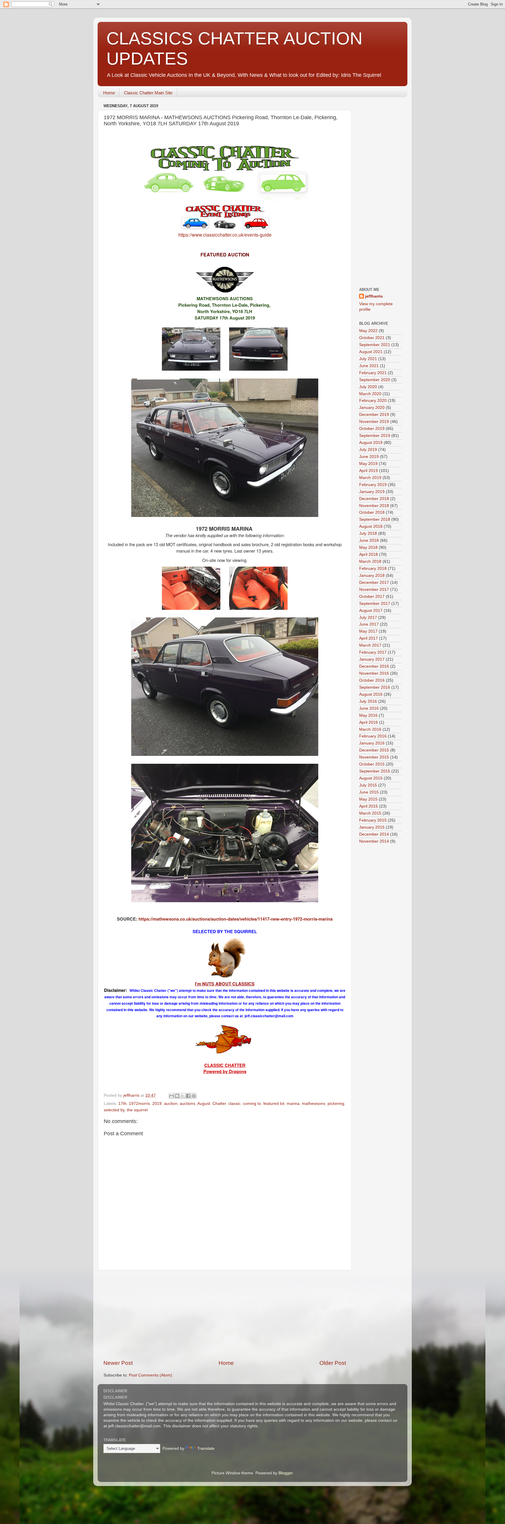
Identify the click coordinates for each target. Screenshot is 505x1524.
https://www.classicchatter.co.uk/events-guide (224, 234)
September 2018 (374, 519)
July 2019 (368, 449)
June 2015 (369, 792)
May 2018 (368, 547)
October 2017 (372, 596)
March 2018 (370, 561)
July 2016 (368, 701)
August (203, 1103)
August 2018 (371, 526)
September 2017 (374, 603)
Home (109, 92)
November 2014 (374, 841)
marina (293, 1103)
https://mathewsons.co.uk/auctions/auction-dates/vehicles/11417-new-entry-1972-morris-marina (236, 919)
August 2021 (371, 352)
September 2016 (374, 687)
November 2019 (374, 421)
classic (234, 1103)
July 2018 (368, 533)
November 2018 (374, 506)
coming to (252, 1103)
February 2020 (373, 400)
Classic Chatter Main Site (148, 92)
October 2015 (372, 764)
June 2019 (369, 456)
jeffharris (374, 296)
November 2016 (374, 673)
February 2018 (373, 568)
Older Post (332, 1363)
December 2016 (374, 666)
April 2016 (368, 722)
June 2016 (369, 708)
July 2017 (368, 617)
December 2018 (374, 499)
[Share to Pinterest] (194, 1096)
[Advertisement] (225, 1314)
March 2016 (370, 729)
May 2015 (368, 799)
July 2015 (368, 785)
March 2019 (370, 477)
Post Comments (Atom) (150, 1375)
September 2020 (374, 380)
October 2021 (372, 338)
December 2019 (374, 414)
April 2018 (368, 554)
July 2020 (368, 387)
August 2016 (371, 694)
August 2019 (371, 442)
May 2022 (368, 331)
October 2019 (372, 428)
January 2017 (372, 659)
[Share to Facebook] (188, 1096)
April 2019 (368, 470)
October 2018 (372, 512)
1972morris (139, 1103)
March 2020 (370, 394)
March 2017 (370, 645)
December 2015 (374, 750)
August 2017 (371, 610)
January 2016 (372, 743)
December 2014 (374, 834)
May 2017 (368, 631)
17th (122, 1103)
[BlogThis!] (177, 1096)
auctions (187, 1103)
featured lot (273, 1103)
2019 (157, 1103)
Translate (206, 1448)
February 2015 (373, 820)
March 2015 (370, 813)
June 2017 (369, 624)
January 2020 (372, 407)
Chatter (219, 1103)
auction (170, 1103)
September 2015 (374, 771)
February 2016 (373, 736)
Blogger (286, 1473)
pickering (336, 1103)
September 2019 (374, 435)
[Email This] (171, 1096)
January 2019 (372, 492)
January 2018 (372, 575)
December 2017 (374, 582)
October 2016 (372, 680)
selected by (114, 1110)
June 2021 (369, 366)
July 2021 (368, 359)
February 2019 (373, 484)
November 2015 (374, 757)
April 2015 (368, 806)
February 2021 (373, 373)
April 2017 (368, 638)
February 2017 (373, 652)
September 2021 (374, 345)
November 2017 (374, 589)
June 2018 (369, 540)
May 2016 (368, 715)
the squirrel (137, 1110)
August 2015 (371, 778)
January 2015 (372, 827)
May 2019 (368, 463)
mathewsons (313, 1103)
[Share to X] (183, 1096)
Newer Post (118, 1363)
